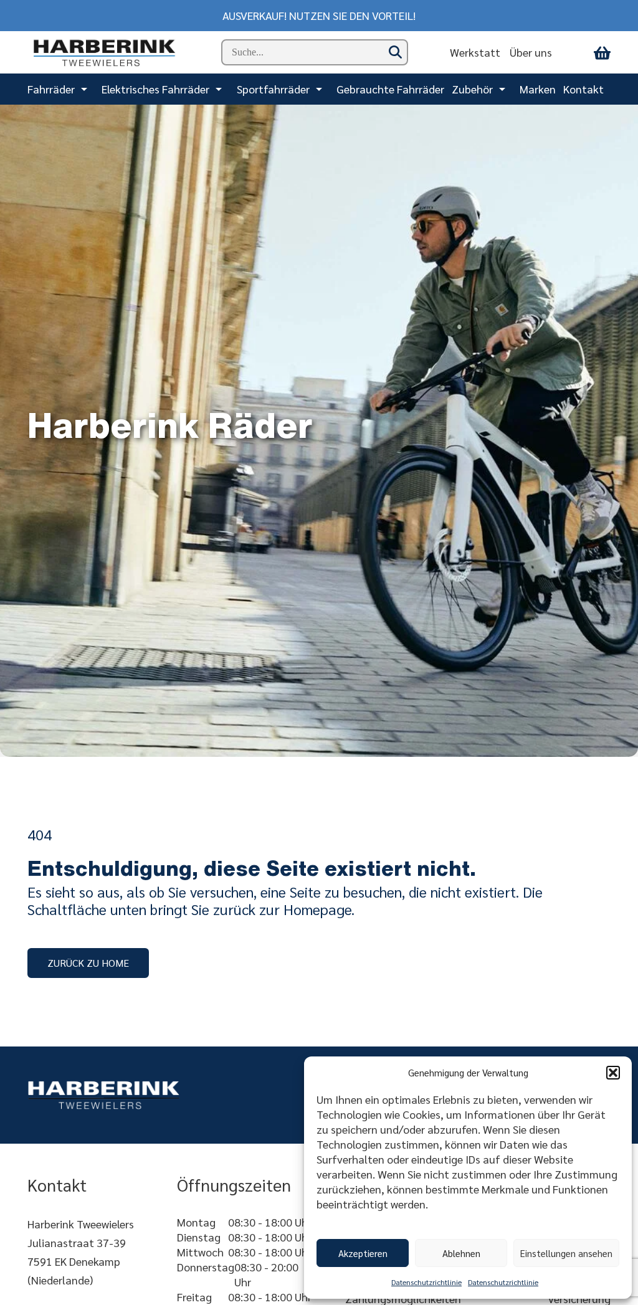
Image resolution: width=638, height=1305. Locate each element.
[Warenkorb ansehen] (602, 52)
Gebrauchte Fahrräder (390, 89)
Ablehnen (461, 1253)
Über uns (531, 52)
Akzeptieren (363, 1253)
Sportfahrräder (273, 89)
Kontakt (583, 89)
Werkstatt (475, 52)
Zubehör (472, 89)
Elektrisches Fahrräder (155, 89)
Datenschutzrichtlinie (426, 1282)
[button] (613, 1072)
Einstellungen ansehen (566, 1253)
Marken (538, 89)
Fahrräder (51, 89)
